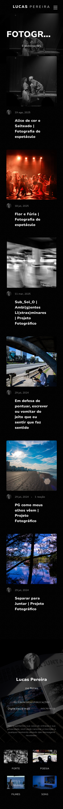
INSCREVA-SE (48, 708)
